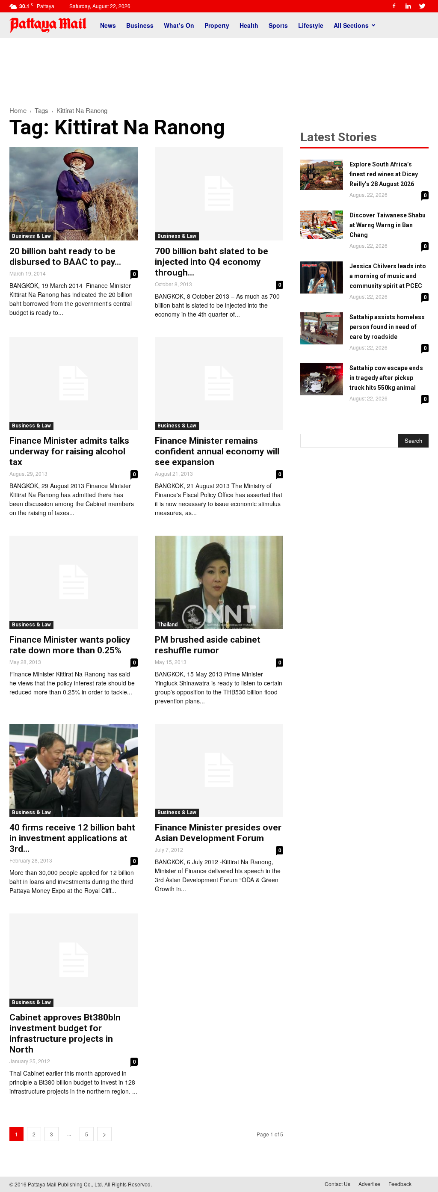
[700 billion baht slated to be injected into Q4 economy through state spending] (219, 193)
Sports (278, 25)
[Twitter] (422, 6)
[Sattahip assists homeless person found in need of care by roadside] (321, 328)
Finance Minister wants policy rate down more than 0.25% (69, 645)
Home (18, 110)
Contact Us (337, 1183)
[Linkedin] (408, 6)
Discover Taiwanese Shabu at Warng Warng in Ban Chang (387, 225)
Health (249, 25)
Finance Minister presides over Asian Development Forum (218, 832)
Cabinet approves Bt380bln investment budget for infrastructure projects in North (65, 1033)
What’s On (179, 25)
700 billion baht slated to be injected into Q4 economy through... (211, 262)
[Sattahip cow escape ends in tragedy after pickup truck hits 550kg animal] (321, 379)
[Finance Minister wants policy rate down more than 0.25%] (73, 582)
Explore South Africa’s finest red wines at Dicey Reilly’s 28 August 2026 (383, 174)
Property (216, 25)
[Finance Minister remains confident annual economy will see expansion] (219, 383)
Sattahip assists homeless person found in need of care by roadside (387, 327)
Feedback (399, 1183)
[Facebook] (394, 6)
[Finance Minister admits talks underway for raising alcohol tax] (73, 383)
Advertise (369, 1183)
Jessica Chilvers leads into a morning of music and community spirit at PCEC (387, 276)
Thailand (167, 625)
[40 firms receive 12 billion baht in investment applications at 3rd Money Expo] (73, 770)
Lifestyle (310, 25)
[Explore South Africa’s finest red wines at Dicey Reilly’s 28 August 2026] (321, 175)
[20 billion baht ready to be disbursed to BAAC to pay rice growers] (73, 193)
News (108, 25)
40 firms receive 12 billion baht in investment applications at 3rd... (72, 838)
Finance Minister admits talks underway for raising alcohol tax (69, 451)
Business (140, 25)
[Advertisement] (219, 67)
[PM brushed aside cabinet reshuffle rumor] (219, 582)
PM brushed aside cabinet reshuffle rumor (207, 645)
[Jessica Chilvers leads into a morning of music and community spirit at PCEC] (321, 277)
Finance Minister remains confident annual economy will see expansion (217, 451)
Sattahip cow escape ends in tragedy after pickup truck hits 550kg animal (386, 378)
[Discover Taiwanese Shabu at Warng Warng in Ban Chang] (321, 225)
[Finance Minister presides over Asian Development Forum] (219, 770)
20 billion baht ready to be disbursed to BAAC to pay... (65, 256)
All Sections (351, 25)
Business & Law (31, 236)
